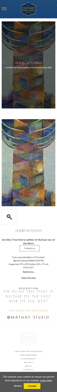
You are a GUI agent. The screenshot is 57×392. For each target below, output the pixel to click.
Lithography (28, 359)
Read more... (28, 271)
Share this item (28, 277)
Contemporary (28, 355)
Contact (28, 370)
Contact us (29, 248)
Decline (18, 386)
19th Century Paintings (29, 351)
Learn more (46, 380)
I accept (32, 386)
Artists (28, 362)
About (28, 366)
